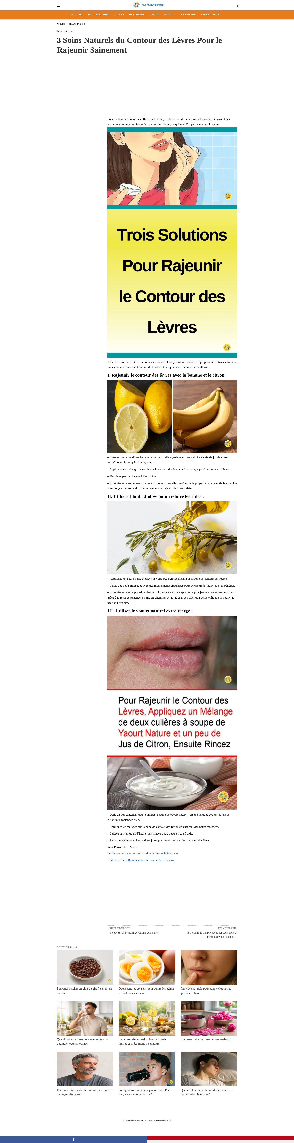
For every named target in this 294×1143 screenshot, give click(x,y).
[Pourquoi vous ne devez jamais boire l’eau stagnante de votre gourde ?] (147, 1069)
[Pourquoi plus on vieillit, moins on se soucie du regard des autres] (85, 1069)
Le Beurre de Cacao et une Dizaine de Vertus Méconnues (142, 853)
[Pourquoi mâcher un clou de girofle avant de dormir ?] (85, 967)
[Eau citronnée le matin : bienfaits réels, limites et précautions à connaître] (147, 1018)
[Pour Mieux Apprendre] (149, 5)
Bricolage (188, 14)
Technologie (210, 14)
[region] (147, 82)
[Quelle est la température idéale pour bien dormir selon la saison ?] (209, 1069)
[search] (238, 6)
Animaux (170, 14)
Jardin (154, 14)
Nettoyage (137, 14)
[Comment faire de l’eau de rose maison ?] (209, 1018)
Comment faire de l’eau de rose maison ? (206, 1039)
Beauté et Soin (98, 14)
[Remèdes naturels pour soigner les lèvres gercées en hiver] (209, 967)
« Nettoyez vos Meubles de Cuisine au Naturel (133, 932)
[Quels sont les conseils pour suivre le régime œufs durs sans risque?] (147, 967)
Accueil (77, 14)
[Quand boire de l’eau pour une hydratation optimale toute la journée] (85, 1018)
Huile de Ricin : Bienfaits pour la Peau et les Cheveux (140, 860)
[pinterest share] (220, 1138)
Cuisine (119, 14)
